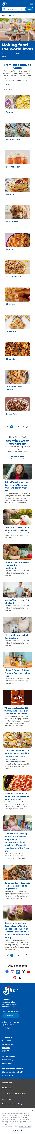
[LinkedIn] (18, 972)
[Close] (33, 1111)
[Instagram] (12, 972)
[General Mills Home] (6, 3)
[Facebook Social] (7, 972)
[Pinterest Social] (14, 977)
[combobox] (14, 9)
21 (23, 955)
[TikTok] (20, 977)
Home (4, 15)
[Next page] (26, 426)
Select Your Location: (10, 1022)
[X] (23, 972)
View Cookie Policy (25, 1127)
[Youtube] (28, 971)
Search (29, 9)
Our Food (12, 15)
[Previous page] (8, 426)
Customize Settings (17, 1130)
